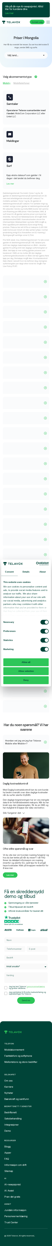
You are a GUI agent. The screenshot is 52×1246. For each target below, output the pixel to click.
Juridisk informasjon (15, 1210)
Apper (7, 1152)
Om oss (8, 1080)
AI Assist (9, 1190)
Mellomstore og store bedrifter (20, 1061)
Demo (7, 1130)
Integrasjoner (11, 1124)
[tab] (7, 84)
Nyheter (8, 1092)
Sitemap (8, 1171)
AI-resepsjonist (12, 1184)
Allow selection (26, 671)
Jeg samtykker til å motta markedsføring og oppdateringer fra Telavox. (27, 993)
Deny (26, 680)
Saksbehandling (13, 1118)
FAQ (6, 1158)
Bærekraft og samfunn (16, 1099)
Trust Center (11, 1222)
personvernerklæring (36, 986)
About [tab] (42, 571)
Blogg (7, 1146)
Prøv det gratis (12, 1196)
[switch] (44, 631)
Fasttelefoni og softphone (18, 1055)
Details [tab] (26, 571)
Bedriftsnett (10, 1112)
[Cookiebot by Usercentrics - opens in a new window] (37, 564)
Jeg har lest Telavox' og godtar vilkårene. (27, 987)
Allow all (26, 662)
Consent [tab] (9, 571)
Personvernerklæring (15, 1216)
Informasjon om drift (15, 1164)
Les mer (9, 13)
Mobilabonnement (14, 1049)
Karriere (8, 1086)
